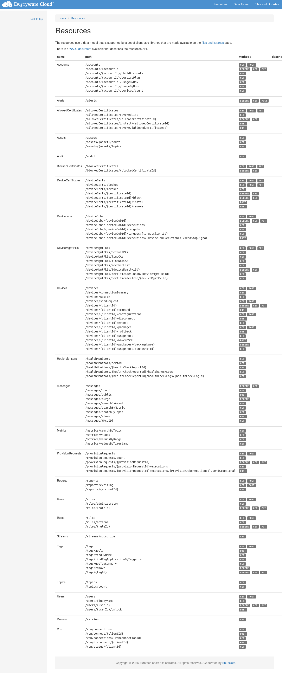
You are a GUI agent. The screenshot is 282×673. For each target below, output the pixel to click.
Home (62, 18)
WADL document (80, 49)
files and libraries (213, 42)
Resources (78, 18)
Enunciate (228, 663)
